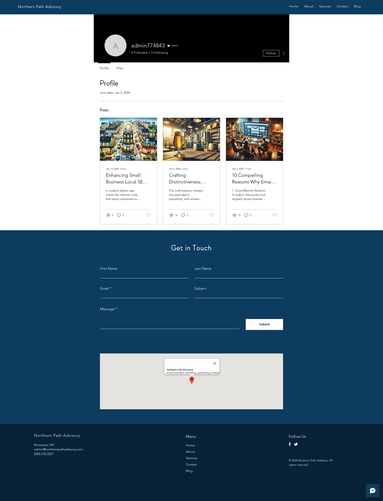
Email (104, 288)
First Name (108, 268)
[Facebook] (289, 444)
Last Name (202, 268)
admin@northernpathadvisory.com (58, 449)
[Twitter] (295, 444)
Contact (191, 464)
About (190, 452)
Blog (189, 471)
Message (107, 309)
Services (191, 458)
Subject (200, 288)
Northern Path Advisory (39, 6)
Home (190, 445)
